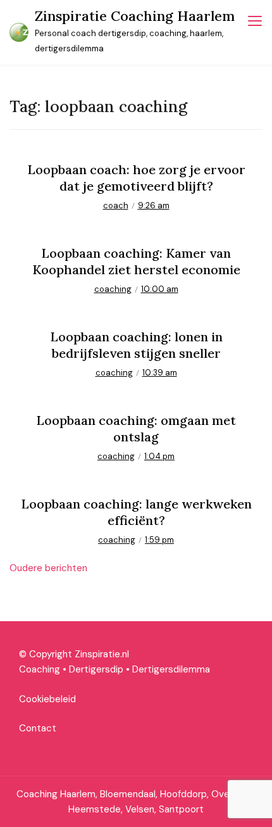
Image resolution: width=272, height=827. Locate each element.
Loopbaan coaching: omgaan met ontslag (136, 428)
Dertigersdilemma (171, 669)
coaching (113, 289)
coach (115, 205)
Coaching (39, 669)
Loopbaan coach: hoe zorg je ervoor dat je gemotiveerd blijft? (136, 177)
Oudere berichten (48, 568)
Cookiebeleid (47, 699)
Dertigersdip (96, 669)
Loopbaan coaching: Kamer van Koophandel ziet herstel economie (136, 261)
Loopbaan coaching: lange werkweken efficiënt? (136, 512)
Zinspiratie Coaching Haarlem (135, 16)
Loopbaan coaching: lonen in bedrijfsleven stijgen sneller (136, 345)
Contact (37, 728)
